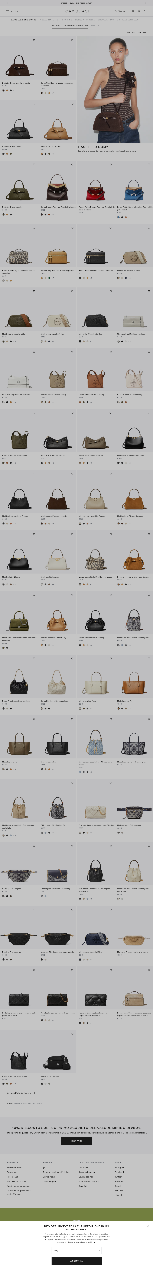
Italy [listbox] (56, 1250)
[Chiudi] (148, 1226)
